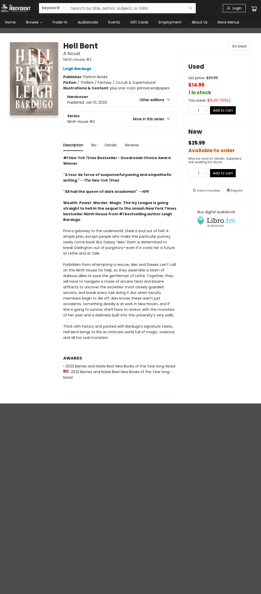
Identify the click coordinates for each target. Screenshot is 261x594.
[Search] (191, 8)
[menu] (130, 22)
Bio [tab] (94, 145)
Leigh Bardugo (77, 68)
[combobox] (53, 8)
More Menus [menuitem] (228, 22)
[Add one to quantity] (205, 110)
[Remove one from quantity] (192, 110)
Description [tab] (73, 145)
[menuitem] (10, 22)
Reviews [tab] (132, 145)
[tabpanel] (120, 273)
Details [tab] (111, 145)
